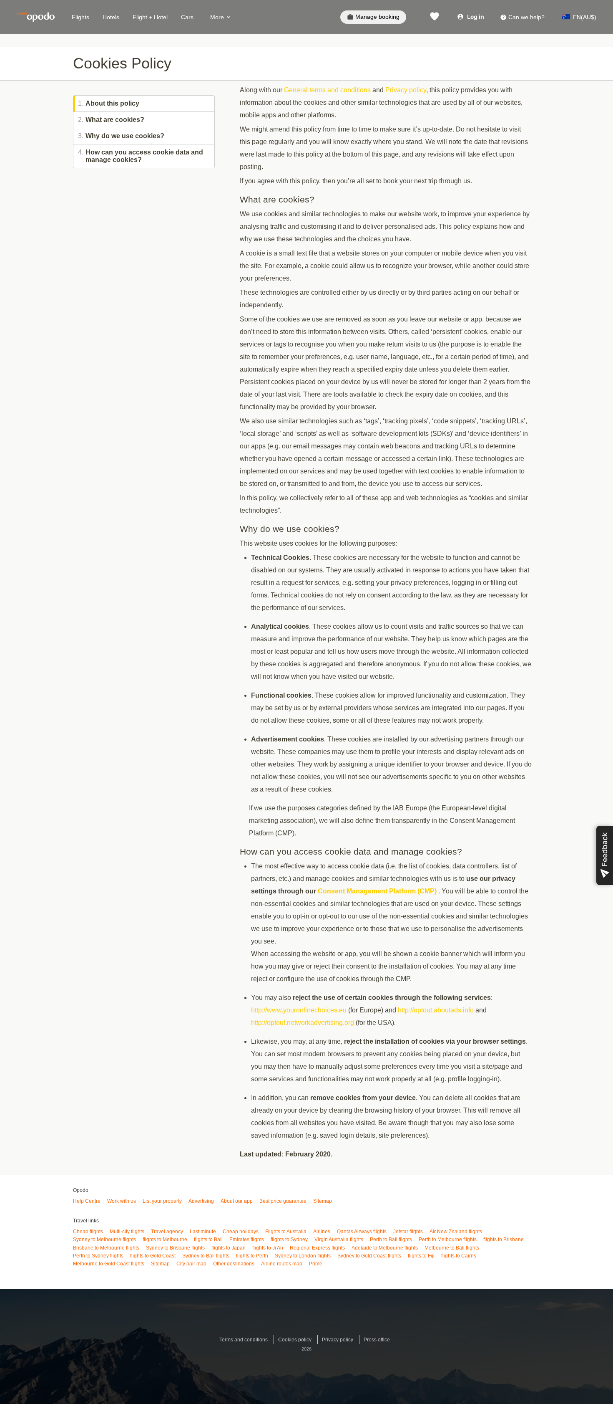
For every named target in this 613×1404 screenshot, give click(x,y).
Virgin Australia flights (338, 1239)
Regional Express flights (317, 1248)
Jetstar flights (408, 1232)
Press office (377, 1340)
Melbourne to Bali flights (452, 1248)
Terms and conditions (243, 1340)
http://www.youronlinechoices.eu (299, 1010)
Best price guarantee (282, 1201)
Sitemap (322, 1201)
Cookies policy (295, 1340)
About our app (237, 1201)
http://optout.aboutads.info (436, 1010)
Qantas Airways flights (362, 1232)
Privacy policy (405, 90)
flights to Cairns (458, 1256)
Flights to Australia (285, 1232)
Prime (315, 1264)
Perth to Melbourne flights (448, 1239)
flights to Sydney (289, 1239)
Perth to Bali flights (391, 1239)
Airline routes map (281, 1264)
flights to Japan (228, 1248)
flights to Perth (252, 1256)
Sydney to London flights (303, 1256)
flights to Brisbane (503, 1239)
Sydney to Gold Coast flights (369, 1256)
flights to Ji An (267, 1248)
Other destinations (233, 1264)
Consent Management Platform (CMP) (377, 891)
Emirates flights (246, 1239)
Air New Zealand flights (456, 1232)
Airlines (321, 1232)
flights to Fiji (421, 1256)
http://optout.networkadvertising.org (302, 1022)
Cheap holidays (241, 1232)
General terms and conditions (327, 90)
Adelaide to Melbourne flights (385, 1248)
